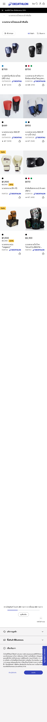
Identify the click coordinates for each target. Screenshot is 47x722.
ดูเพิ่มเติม (23, 614)
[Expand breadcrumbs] (4, 15)
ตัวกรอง (10, 33)
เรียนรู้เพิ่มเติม (12, 672)
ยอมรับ (33, 672)
